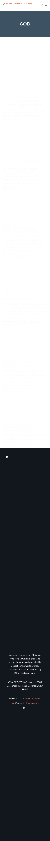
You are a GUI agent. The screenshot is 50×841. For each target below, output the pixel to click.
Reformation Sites (32, 703)
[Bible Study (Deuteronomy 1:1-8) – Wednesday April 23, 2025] (25, 140)
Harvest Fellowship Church (32, 698)
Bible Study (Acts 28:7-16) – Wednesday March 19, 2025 (19, 297)
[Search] (42, 5)
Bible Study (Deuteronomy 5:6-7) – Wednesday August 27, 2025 (24, 91)
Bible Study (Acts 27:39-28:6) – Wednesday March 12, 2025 (21, 365)
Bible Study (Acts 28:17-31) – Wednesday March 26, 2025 (20, 229)
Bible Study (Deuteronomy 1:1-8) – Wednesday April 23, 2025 (23, 162)
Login (13, 703)
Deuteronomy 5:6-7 (15, 97)
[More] (46, 5)
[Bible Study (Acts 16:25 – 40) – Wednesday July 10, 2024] (25, 406)
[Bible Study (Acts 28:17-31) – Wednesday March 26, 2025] (25, 207)
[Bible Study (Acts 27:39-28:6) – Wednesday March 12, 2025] (25, 342)
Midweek (6, 87)
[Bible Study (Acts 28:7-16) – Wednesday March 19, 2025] (25, 275)
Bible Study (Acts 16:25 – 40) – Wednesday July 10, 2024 (21, 428)
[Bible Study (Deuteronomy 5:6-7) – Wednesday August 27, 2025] (25, 69)
